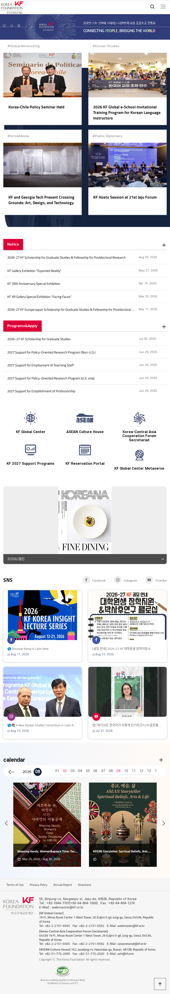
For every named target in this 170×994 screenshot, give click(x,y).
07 (103, 771)
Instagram (130, 580)
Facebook (99, 580)
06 (95, 771)
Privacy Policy (38, 884)
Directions (84, 884)
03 (73, 771)
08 (37, 771)
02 (65, 771)
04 (80, 771)
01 (57, 771)
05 (88, 771)
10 (126, 771)
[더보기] (164, 245)
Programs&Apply (22, 326)
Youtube (161, 580)
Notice (13, 244)
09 (118, 771)
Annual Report (62, 884)
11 (134, 771)
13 (149, 771)
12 (141, 771)
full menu (163, 6)
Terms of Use (15, 884)
